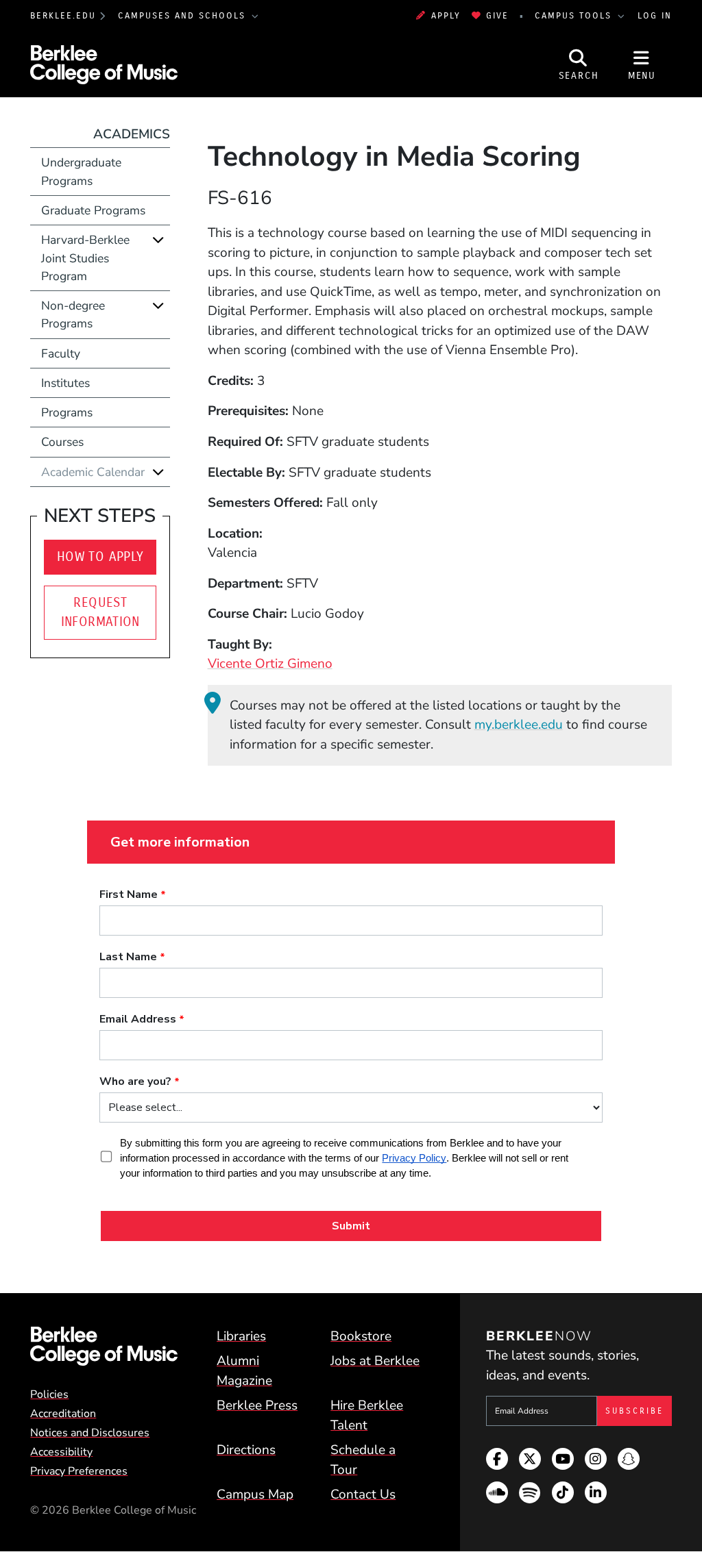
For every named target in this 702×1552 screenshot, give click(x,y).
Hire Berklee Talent (366, 1415)
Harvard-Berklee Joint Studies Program (85, 257)
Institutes (65, 383)
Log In (655, 15)
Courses (62, 442)
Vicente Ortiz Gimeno (270, 664)
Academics (131, 134)
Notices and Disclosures (89, 1432)
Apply (445, 15)
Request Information (100, 612)
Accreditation (63, 1413)
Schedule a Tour (363, 1460)
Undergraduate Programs (81, 171)
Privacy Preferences (79, 1471)
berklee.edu (63, 15)
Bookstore (360, 1336)
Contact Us (363, 1494)
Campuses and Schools (184, 15)
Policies (49, 1394)
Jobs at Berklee (375, 1361)
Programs (67, 412)
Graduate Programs (93, 210)
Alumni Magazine (244, 1371)
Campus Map (255, 1494)
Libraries (241, 1336)
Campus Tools (575, 15)
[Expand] (158, 239)
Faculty (60, 353)
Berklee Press (257, 1405)
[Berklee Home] (104, 1346)
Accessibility (61, 1452)
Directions (246, 1450)
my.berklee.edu (518, 725)
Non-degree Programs (73, 314)
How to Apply (100, 556)
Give (497, 15)
